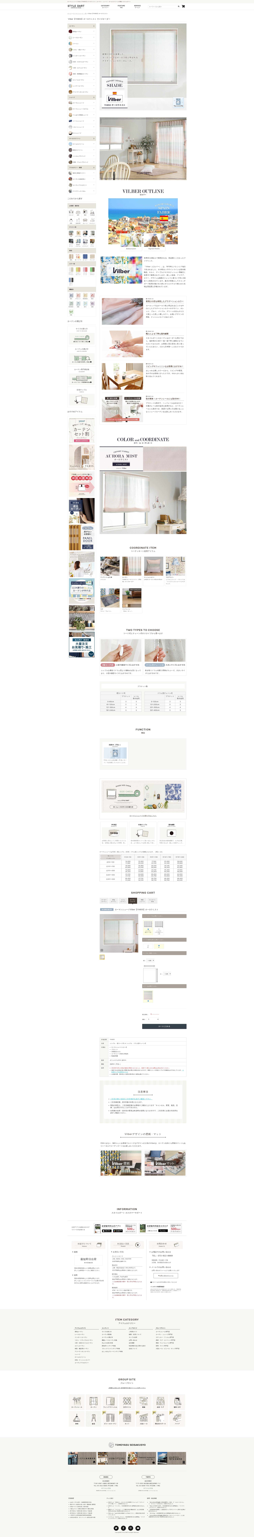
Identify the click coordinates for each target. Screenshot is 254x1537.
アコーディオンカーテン (80, 92)
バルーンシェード (78, 127)
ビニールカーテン (78, 80)
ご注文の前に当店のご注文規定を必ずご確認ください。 (131, 1099)
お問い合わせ (133, 1340)
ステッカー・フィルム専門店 (165, 1337)
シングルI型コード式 (148, 931)
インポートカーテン (79, 55)
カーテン (72, 26)
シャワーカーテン (78, 86)
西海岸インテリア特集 (109, 1346)
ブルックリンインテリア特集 (111, 1348)
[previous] (102, 950)
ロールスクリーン (74, 138)
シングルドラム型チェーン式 (159, 932)
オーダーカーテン (104, 900)
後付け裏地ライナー (79, 173)
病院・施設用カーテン (82, 1348)
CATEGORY (105, 6)
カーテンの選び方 (107, 1337)
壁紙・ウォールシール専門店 (165, 1343)
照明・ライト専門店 (162, 1346)
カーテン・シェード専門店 (164, 1334)
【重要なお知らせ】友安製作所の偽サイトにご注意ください (127, 1388)
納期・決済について (135, 1334)
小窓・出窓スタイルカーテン (84, 1343)
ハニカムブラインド (79, 156)
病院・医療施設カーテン (80, 74)
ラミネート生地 (152, 900)
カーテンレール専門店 (163, 1331)
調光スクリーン (78, 150)
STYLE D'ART (124, 1532)
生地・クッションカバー (82, 1360)
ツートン (76, 43)
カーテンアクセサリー (80, 185)
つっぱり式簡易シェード (80, 115)
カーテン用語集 (107, 1334)
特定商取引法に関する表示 (137, 1346)
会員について (133, 1348)
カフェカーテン (123, 900)
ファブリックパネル (79, 191)
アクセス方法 (106, 1488)
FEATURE (121, 6)
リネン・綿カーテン (79, 49)
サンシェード (77, 133)
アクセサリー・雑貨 (75, 167)
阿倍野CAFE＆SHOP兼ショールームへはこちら (106, 1490)
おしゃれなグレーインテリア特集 (112, 1351)
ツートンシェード (78, 121)
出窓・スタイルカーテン (80, 61)
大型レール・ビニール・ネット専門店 (167, 1348)
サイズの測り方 (107, 1331)
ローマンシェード (132, 900)
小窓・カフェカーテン (80, 67)
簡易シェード (142, 900)
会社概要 (131, 1343)
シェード (72, 97)
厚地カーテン (113, 900)
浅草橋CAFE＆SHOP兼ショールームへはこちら (148, 1490)
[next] (136, 950)
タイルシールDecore (157, 1503)
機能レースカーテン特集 (109, 1340)
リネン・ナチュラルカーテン (84, 1340)
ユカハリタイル (179, 1502)
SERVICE (137, 6)
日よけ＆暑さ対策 (107, 1343)
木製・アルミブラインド (80, 162)
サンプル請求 (133, 1337)
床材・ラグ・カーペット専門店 (165, 1340)
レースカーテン (78, 37)
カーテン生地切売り (79, 179)
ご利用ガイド (133, 1331)
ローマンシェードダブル (80, 109)
